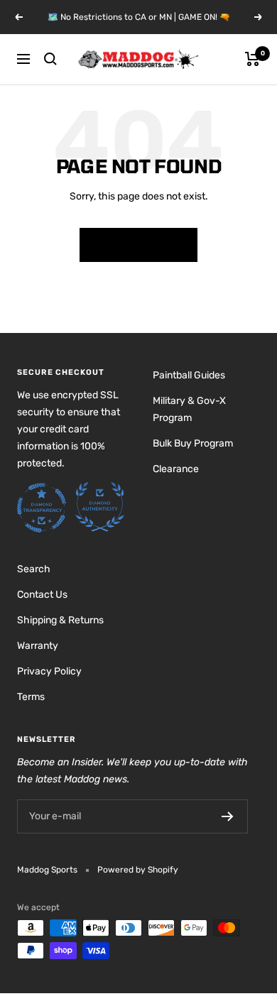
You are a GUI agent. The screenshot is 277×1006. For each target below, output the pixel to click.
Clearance (176, 469)
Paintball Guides (189, 375)
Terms (31, 697)
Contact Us (42, 595)
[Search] (50, 59)
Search (33, 569)
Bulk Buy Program (193, 443)
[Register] (228, 816)
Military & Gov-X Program (189, 409)
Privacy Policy (49, 671)
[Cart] (252, 59)
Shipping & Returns (60, 620)
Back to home (138, 245)
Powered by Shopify (137, 870)
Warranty (37, 646)
